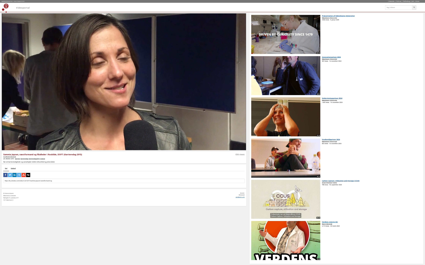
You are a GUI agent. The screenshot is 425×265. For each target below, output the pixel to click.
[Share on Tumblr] (19, 175)
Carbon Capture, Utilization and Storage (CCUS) (340, 181)
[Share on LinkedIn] (14, 175)
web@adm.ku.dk (240, 197)
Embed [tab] (13, 168)
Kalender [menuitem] (392, 1)
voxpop (42, 159)
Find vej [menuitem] (398, 1)
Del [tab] (6, 168)
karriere (17, 159)
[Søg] (414, 7)
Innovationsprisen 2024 (331, 57)
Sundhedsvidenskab (9, 157)
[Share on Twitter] (10, 175)
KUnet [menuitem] (417, 1)
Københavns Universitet (329, 18)
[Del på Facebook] (5, 175)
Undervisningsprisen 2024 (332, 98)
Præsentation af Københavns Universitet (338, 16)
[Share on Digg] (28, 175)
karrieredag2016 (34, 159)
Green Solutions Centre (329, 183)
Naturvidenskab (327, 224)
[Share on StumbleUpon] (23, 175)
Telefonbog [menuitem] (406, 1)
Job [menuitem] (413, 1)
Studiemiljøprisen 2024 (331, 139)
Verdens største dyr (330, 222)
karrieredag (24, 159)
